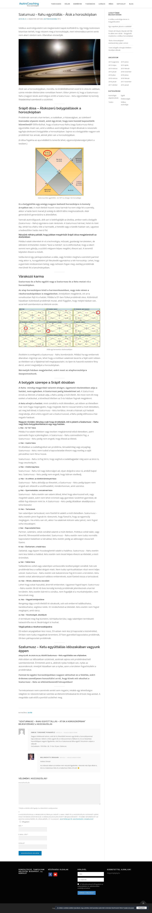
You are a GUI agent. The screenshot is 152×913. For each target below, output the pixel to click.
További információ (128, 908)
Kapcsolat (121, 4)
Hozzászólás (24, 783)
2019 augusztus (113, 62)
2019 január (112, 72)
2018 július (112, 75)
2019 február (125, 68)
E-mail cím (23, 834)
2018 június (125, 75)
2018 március (112, 78)
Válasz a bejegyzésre (70, 732)
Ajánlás (102, 4)
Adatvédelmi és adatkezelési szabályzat (77, 819)
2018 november (126, 72)
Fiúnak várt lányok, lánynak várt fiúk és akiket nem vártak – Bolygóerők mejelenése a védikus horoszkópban (120, 33)
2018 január (112, 82)
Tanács (110, 102)
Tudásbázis (90, 4)
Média (111, 4)
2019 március (112, 68)
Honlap (22, 843)
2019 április (124, 65)
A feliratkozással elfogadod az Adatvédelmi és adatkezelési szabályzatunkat (90, 886)
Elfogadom (141, 908)
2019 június (125, 62)
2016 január (125, 85)
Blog (131, 4)
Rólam (67, 4)
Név (21, 826)
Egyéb (30, 713)
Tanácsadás (56, 4)
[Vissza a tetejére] (143, 903)
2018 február (125, 78)
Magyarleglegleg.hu (113, 873)
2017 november (126, 82)
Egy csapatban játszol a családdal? (120, 26)
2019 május (112, 65)
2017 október (112, 85)
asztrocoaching (50, 19)
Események (77, 4)
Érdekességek (125, 99)
